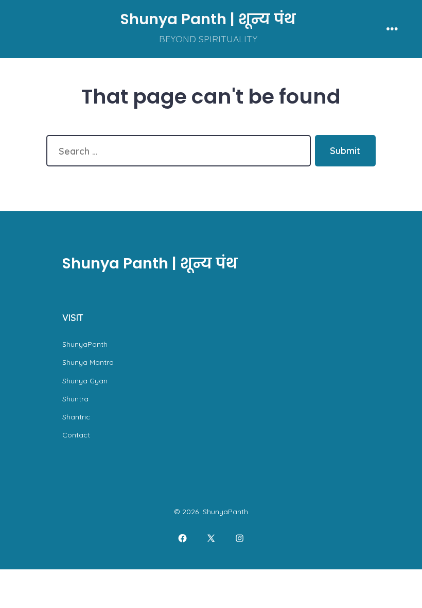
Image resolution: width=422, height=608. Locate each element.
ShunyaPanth (85, 344)
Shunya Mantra (88, 362)
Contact (76, 435)
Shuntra (75, 398)
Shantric (76, 416)
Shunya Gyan (85, 380)
